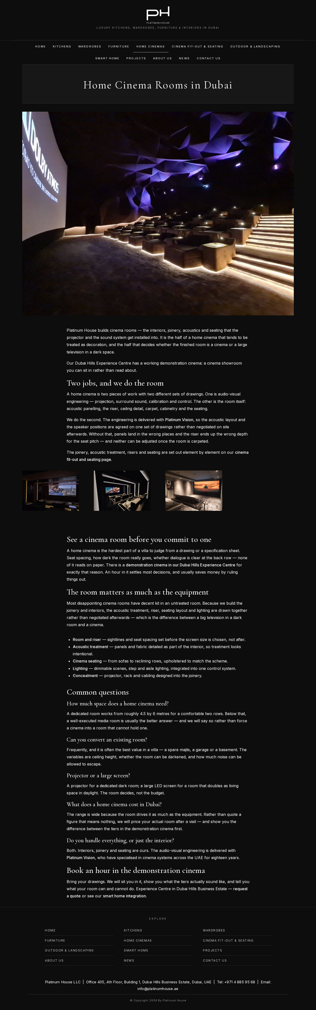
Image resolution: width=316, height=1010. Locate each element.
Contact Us (209, 58)
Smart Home (107, 58)
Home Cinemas (151, 46)
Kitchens (62, 46)
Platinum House (174, 1000)
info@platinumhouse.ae (158, 989)
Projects (136, 58)
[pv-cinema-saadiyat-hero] (193, 510)
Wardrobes (89, 46)
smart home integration (124, 895)
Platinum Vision (179, 419)
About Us (162, 58)
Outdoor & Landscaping (255, 46)
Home (40, 46)
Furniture (119, 46)
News (184, 58)
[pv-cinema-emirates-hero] (50, 510)
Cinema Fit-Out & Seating (197, 46)
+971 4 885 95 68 (239, 982)
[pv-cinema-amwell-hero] (122, 510)
